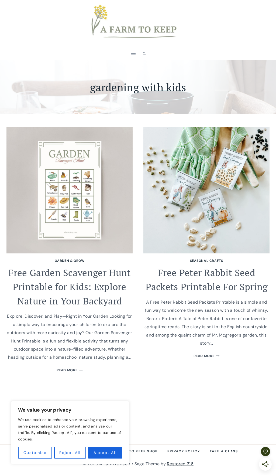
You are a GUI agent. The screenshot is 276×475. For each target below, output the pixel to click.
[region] (70, 432)
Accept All (105, 452)
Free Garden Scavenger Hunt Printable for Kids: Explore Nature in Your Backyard (69, 286)
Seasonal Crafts (206, 261)
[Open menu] (134, 53)
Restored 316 (180, 464)
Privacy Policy (183, 451)
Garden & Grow (70, 261)
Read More (70, 370)
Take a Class (224, 451)
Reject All (70, 452)
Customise (35, 452)
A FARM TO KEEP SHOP (135, 451)
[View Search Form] (144, 53)
